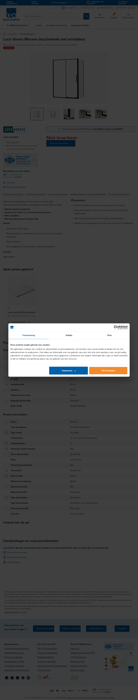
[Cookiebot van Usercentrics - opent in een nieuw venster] (116, 327)
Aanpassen (67, 370)
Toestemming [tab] (28, 335)
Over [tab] (109, 335)
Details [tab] (69, 335)
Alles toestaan (108, 370)
